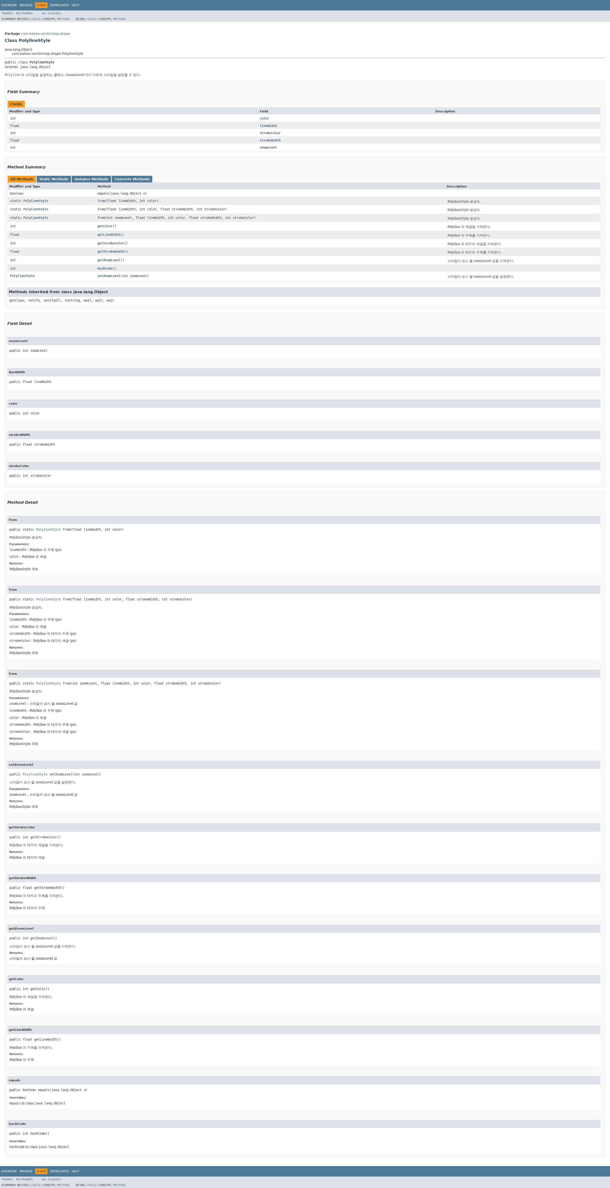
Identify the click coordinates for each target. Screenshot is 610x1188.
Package (26, 5)
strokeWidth (270, 140)
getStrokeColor (110, 243)
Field (35, 19)
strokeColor (270, 133)
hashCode (105, 268)
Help (75, 5)
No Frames (24, 13)
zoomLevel (268, 147)
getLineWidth (108, 235)
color (264, 118)
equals (103, 193)
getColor (105, 226)
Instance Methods (91, 179)
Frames (7, 13)
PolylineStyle (35, 201)
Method (63, 19)
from (101, 201)
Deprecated (59, 5)
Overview (9, 5)
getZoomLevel (108, 260)
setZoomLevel (108, 276)
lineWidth (268, 126)
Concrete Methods (132, 179)
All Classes (51, 13)
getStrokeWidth (110, 251)
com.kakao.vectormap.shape (45, 33)
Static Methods (54, 179)
